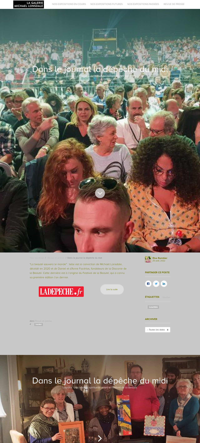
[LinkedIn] (164, 283)
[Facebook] (148, 283)
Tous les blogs (37, 258)
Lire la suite (112, 289)
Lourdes (39, 324)
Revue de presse (56, 258)
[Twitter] (156, 283)
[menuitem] (69, 4)
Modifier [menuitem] (166, 297)
